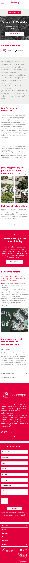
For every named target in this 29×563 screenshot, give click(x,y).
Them (26, 557)
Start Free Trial (14, 12)
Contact (4, 544)
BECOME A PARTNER (14, 34)
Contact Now (14, 262)
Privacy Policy (18, 553)
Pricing (4, 529)
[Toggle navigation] (3, 2)
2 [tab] (14, 224)
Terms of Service (22, 561)
